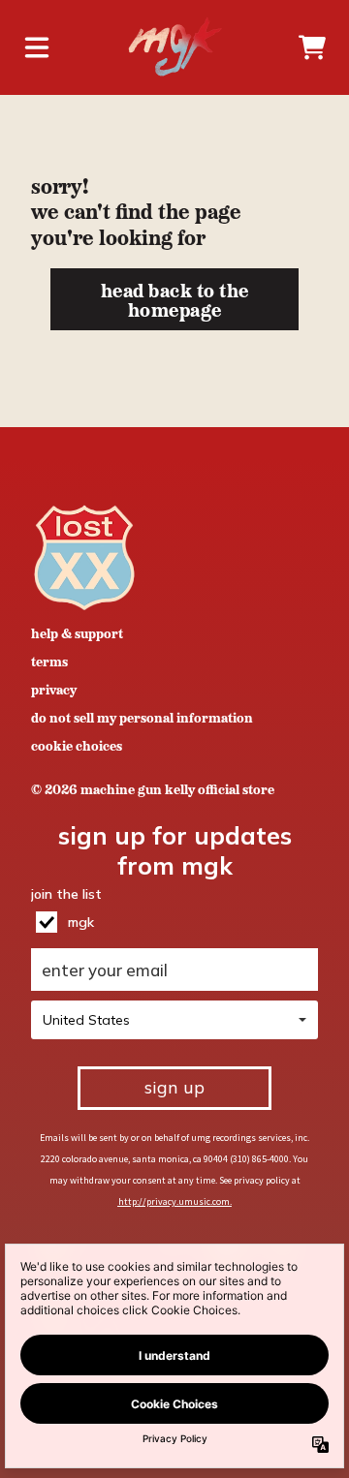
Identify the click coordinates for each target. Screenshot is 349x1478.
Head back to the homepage (175, 299)
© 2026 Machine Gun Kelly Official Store (152, 788)
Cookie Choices (76, 744)
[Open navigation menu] (37, 47)
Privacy (54, 688)
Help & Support (77, 632)
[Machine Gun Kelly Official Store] (174, 47)
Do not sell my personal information (142, 716)
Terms (49, 660)
